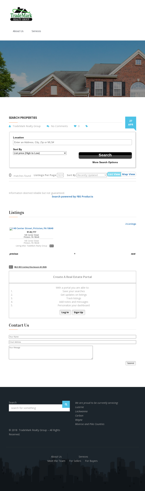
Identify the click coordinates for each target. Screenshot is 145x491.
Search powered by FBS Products (72, 196)
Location (18, 137)
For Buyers (91, 461)
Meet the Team (56, 461)
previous (14, 253)
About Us (18, 31)
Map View (128, 174)
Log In (65, 312)
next (133, 253)
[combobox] (72, 142)
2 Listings (130, 223)
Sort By (17, 149)
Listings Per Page (45, 175)
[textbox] (73, 142)
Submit (130, 363)
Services (36, 31)
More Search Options (105, 162)
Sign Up (78, 312)
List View (114, 174)
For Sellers (75, 461)
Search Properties (23, 117)
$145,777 (31, 239)
